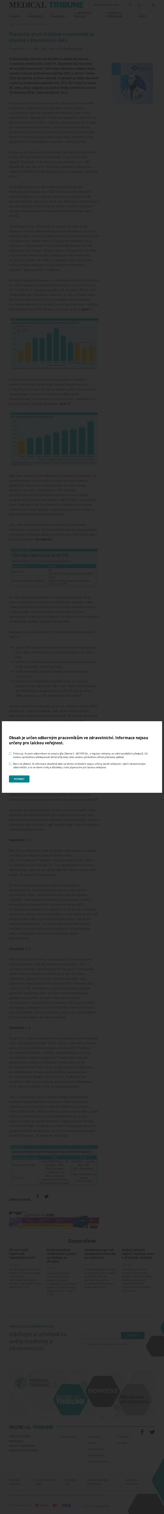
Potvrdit (19, 779)
